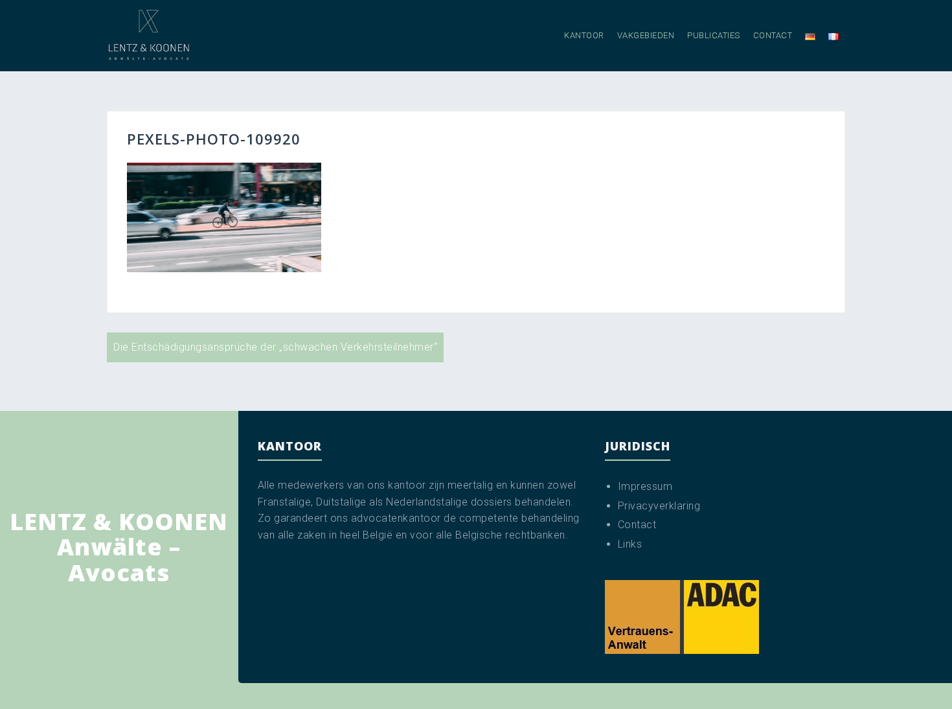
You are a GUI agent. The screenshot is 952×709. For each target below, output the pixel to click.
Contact (773, 35)
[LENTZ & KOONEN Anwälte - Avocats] (149, 35)
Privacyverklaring (659, 506)
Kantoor (584, 35)
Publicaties (713, 35)
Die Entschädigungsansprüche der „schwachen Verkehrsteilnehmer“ (275, 347)
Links (630, 544)
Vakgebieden (646, 35)
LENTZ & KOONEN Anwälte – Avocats (119, 547)
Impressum (645, 486)
